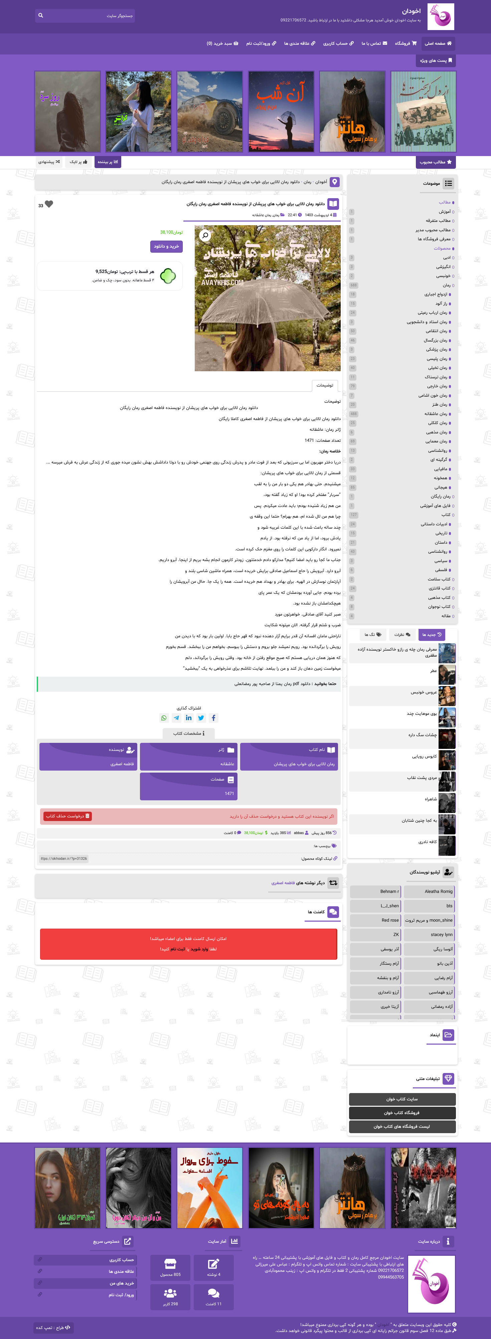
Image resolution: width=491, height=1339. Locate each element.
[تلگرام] (176, 718)
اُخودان (321, 182)
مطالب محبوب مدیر (433, 230)
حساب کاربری (335, 44)
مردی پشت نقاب (422, 778)
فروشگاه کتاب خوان (402, 1113)
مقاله (446, 616)
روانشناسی (437, 451)
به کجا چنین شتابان (419, 821)
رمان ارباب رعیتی (432, 313)
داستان (441, 543)
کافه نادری (428, 842)
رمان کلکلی (437, 423)
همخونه (440, 478)
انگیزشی (443, 267)
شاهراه (431, 799)
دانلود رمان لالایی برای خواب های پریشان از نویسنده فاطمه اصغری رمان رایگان (256, 204)
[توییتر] (201, 718)
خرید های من (122, 1284)
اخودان (383, 1325)
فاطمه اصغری (283, 883)
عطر (433, 671)
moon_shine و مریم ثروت (429, 921)
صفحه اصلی (435, 44)
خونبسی (443, 276)
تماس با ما (371, 44)
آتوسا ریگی (443, 949)
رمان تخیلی (437, 368)
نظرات (399, 635)
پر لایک (75, 162)
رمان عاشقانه (261, 215)
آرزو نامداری (388, 992)
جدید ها (429, 635)
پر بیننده (105, 162)
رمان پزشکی (436, 350)
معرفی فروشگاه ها (434, 239)
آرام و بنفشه (388, 978)
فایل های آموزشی (435, 506)
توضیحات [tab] (325, 386)
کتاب (446, 515)
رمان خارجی (437, 386)
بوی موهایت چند (422, 714)
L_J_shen (390, 906)
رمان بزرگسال (435, 341)
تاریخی (441, 533)
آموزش (445, 212)
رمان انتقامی (436, 331)
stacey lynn (442, 935)
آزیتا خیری (390, 1007)
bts (450, 906)
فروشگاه (402, 44)
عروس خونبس (424, 692)
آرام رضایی (444, 978)
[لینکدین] (189, 718)
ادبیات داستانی (434, 524)
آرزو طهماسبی (441, 992)
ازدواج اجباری (436, 294)
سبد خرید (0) (219, 44)
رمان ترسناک (436, 377)
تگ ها (370, 635)
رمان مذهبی (436, 432)
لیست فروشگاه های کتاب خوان (402, 1127)
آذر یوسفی (390, 949)
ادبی (447, 258)
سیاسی (441, 561)
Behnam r (389, 892)
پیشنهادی (46, 162)
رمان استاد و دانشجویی (427, 322)
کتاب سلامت (439, 579)
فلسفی (441, 570)
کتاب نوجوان (439, 607)
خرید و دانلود (166, 246)
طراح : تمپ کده (50, 1328)
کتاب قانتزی (440, 588)
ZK (396, 935)
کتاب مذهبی (439, 598)
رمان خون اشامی (433, 396)
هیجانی (441, 488)
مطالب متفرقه (438, 221)
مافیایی (440, 469)
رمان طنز (439, 405)
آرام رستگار (389, 964)
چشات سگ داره (422, 735)
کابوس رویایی (424, 757)
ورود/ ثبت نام (121, 1295)
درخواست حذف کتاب (65, 816)
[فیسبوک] (213, 718)
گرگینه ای (439, 460)
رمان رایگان (441, 497)
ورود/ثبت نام (258, 44)
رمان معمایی (436, 441)
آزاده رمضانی (442, 1007)
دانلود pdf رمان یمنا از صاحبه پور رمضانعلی (272, 684)
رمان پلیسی (437, 359)
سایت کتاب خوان (402, 1099)
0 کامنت (230, 833)
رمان (307, 182)
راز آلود (441, 304)
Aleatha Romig (439, 892)
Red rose (390, 921)
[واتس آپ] (164, 718)
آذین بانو (445, 964)
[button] (205, 236)
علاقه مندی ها (296, 44)
